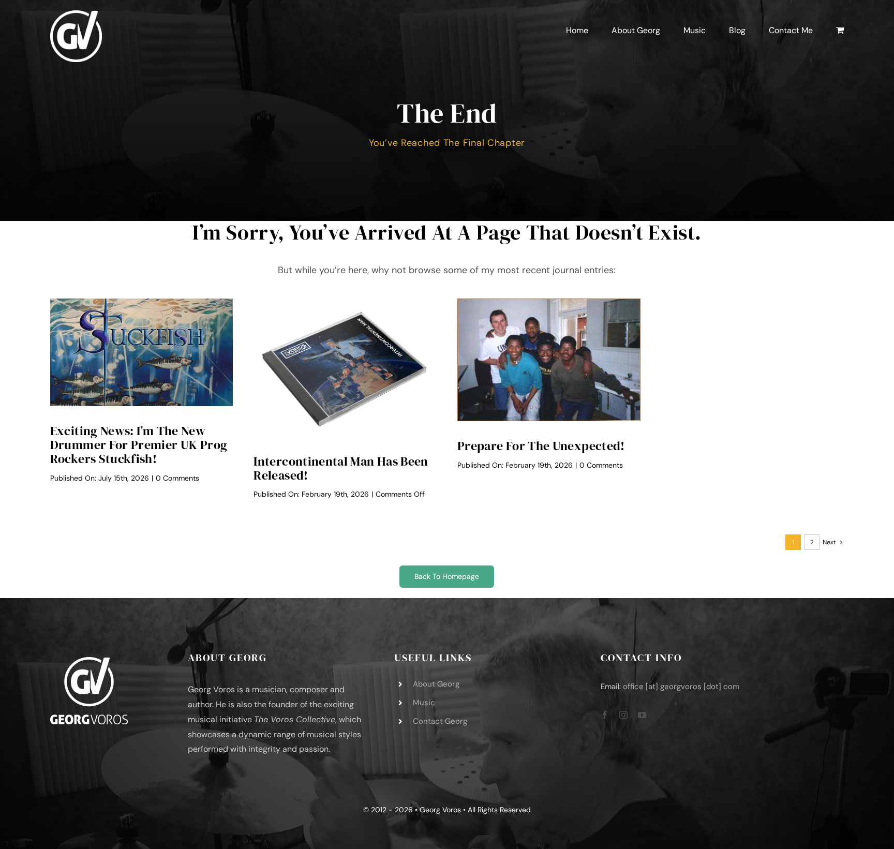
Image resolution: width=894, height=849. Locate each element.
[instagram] (623, 715)
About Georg (436, 684)
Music (424, 702)
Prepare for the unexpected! (541, 445)
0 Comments (177, 478)
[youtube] (642, 715)
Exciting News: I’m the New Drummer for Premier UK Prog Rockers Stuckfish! (139, 444)
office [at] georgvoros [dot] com (681, 686)
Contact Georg (440, 721)
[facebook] (605, 715)
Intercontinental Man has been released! (341, 468)
